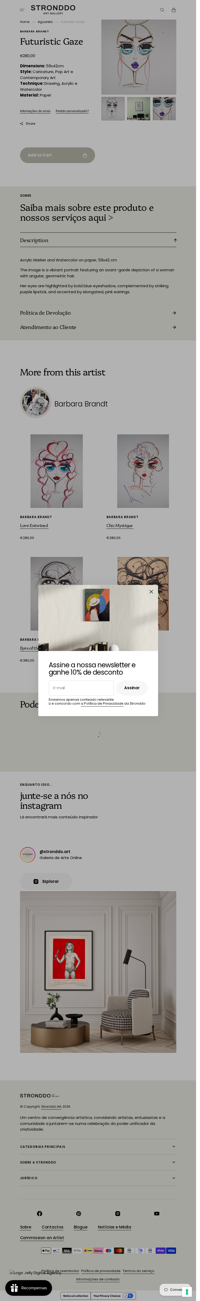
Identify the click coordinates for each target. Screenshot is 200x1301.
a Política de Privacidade (102, 703)
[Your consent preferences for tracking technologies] (187, 1292)
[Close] (151, 591)
